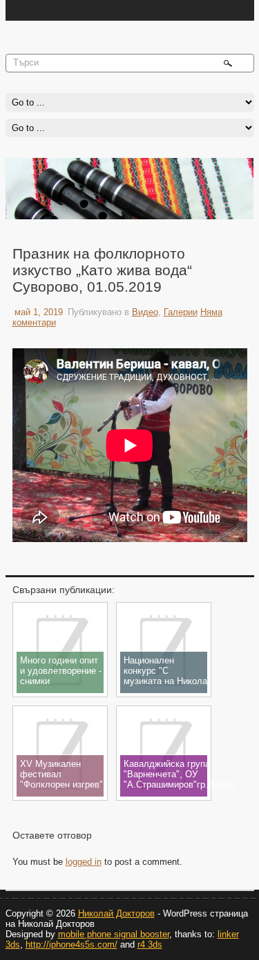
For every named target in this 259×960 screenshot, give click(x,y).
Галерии (181, 312)
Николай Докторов (116, 913)
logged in (84, 862)
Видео (145, 312)
